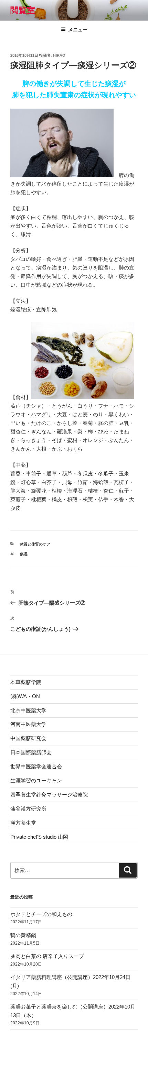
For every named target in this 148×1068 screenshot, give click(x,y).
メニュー (77, 29)
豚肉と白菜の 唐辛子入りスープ (47, 956)
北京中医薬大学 (28, 710)
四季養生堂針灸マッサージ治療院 (49, 794)
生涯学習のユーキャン (36, 780)
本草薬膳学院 (25, 682)
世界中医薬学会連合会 (36, 766)
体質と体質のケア (35, 544)
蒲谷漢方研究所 (28, 809)
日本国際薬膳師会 (31, 752)
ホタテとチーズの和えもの (41, 914)
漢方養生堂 (23, 823)
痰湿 (24, 554)
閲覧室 (22, 10)
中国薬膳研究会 (28, 738)
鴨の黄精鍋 (23, 935)
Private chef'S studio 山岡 (39, 837)
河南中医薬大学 (28, 724)
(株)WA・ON (25, 696)
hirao (59, 55)
